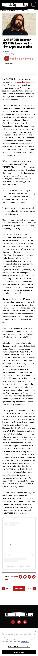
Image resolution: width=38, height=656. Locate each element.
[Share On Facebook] (20, 577)
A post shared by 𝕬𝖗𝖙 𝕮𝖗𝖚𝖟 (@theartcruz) (19, 566)
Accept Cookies (19, 652)
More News (19, 588)
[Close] (36, 631)
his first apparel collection (20, 82)
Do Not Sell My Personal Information (19, 647)
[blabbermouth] (15, 6)
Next (30, 588)
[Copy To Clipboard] (34, 577)
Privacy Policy (25, 641)
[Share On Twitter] (25, 577)
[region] (19, 642)
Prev (8, 588)
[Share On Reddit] (29, 577)
